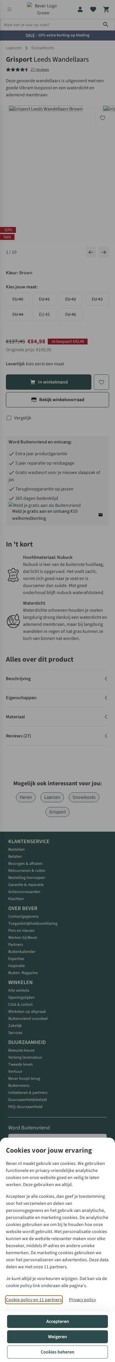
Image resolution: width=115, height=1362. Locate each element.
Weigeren (57, 1337)
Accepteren (57, 1321)
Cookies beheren (57, 1352)
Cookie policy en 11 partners (34, 1300)
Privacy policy (82, 1300)
